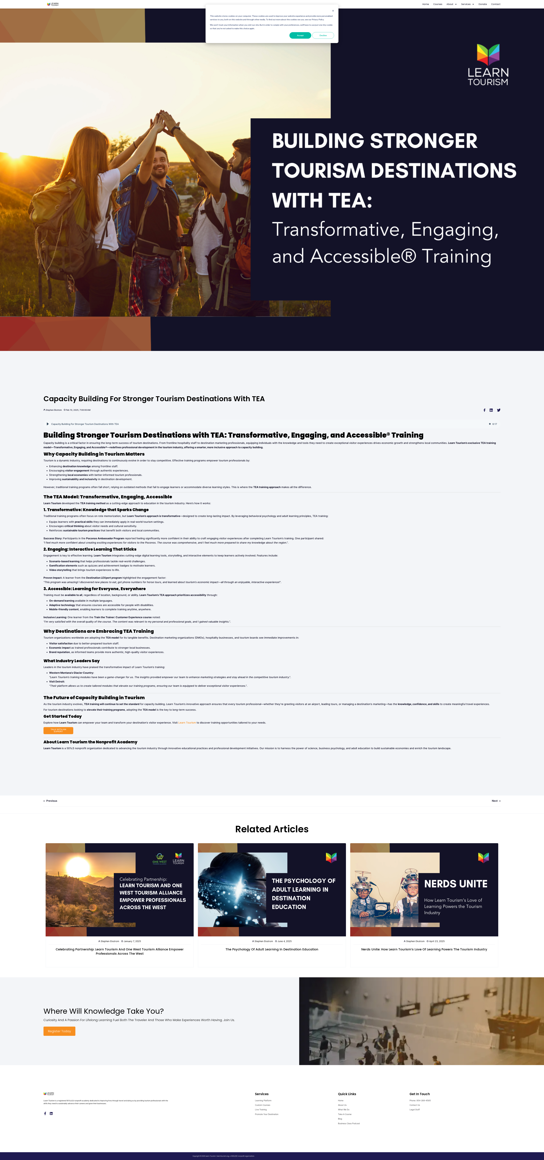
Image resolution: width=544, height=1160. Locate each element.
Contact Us (415, 1105)
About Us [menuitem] (342, 1105)
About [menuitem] (450, 4)
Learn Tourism (187, 722)
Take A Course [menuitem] (344, 1114)
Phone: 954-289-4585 (420, 1100)
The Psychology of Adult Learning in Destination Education (272, 949)
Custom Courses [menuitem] (262, 1105)
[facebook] (484, 410)
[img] (490, 424)
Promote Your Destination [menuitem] (266, 1114)
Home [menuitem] (425, 4)
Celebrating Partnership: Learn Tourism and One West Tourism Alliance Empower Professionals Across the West (120, 951)
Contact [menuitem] (496, 4)
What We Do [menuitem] (343, 1109)
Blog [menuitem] (340, 1119)
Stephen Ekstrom (54, 410)
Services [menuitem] (466, 4)
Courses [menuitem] (437, 4)
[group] (272, 424)
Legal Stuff (415, 1109)
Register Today (59, 1031)
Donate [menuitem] (483, 4)
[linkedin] (491, 410)
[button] (48, 424)
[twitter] (499, 410)
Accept (300, 35)
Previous (51, 800)
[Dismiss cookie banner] (333, 10)
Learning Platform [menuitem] (263, 1100)
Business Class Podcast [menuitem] (349, 1123)
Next (495, 800)
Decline (323, 35)
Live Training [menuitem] (261, 1109)
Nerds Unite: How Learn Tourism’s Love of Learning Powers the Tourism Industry (424, 949)
